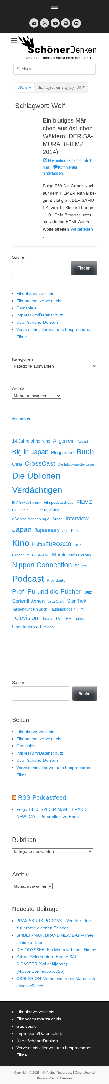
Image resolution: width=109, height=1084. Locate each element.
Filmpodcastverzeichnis (38, 300)
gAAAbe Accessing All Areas (37, 519)
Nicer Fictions (79, 555)
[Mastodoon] (75, 27)
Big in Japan (30, 452)
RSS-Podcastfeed (42, 797)
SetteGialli (55, 601)
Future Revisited (45, 510)
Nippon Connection (42, 565)
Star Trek (76, 601)
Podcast (28, 579)
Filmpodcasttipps (59, 502)
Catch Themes (60, 1078)
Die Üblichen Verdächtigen (37, 483)
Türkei (79, 619)
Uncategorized (26, 626)
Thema (46, 619)
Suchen (19, 257)
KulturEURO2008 (51, 544)
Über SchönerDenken (37, 322)
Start (24, 87)
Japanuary (47, 530)
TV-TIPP (63, 618)
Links (77, 545)
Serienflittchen (28, 601)
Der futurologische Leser (76, 464)
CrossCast (40, 463)
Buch (85, 451)
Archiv (18, 388)
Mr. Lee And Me (38, 555)
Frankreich (21, 510)
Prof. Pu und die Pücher (46, 591)
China (17, 464)
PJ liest (81, 566)
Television (25, 617)
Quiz (88, 592)
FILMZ (84, 502)
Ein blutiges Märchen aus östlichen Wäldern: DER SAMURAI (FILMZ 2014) (68, 136)
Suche (84, 693)
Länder (18, 555)
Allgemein (64, 441)
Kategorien (22, 359)
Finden (84, 267)
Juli (65, 531)
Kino (20, 543)
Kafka (76, 531)
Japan (21, 529)
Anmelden (21, 418)
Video (49, 627)
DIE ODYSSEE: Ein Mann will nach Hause (56, 949)
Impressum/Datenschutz (39, 315)
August (83, 441)
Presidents (56, 580)
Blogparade (62, 452)
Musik (59, 555)
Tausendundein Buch (29, 609)
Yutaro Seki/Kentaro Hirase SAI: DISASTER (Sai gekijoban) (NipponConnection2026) (46, 964)
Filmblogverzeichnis (35, 293)
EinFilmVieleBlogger (26, 502)
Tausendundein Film (67, 609)
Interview (77, 518)
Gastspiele (26, 308)
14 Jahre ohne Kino (31, 441)
